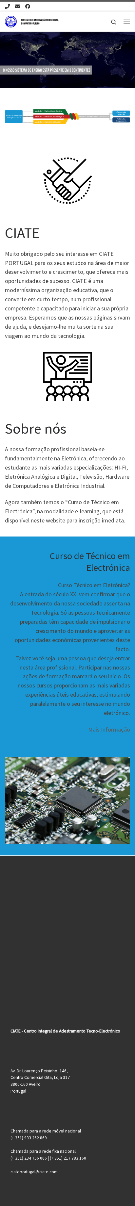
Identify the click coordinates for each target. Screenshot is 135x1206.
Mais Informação (109, 729)
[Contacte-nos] (17, 6)
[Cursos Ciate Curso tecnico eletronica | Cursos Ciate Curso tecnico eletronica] (32, 20)
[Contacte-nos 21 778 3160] (7, 6)
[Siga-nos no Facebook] (27, 6)
